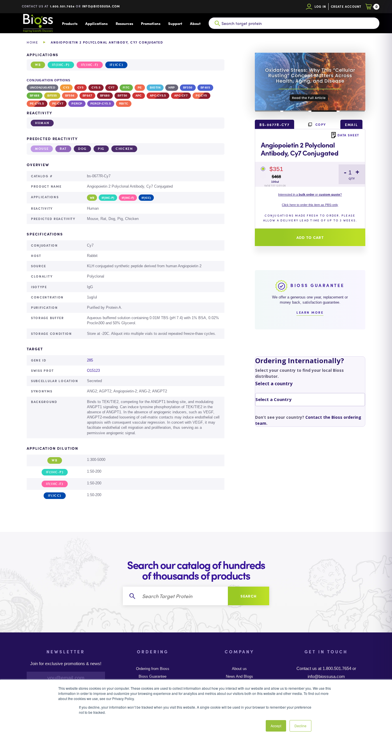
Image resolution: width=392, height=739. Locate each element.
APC (138, 95)
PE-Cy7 (58, 103)
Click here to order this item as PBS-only (310, 205)
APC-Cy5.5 (158, 95)
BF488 (34, 95)
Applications (96, 23)
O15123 (93, 370)
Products (69, 23)
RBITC (123, 103)
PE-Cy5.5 (37, 103)
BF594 (70, 95)
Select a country (273, 383)
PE (140, 87)
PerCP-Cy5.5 (100, 103)
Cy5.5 (96, 87)
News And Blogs (239, 677)
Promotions (150, 23)
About (195, 23)
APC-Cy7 (181, 95)
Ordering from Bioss (152, 669)
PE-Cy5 (201, 95)
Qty (352, 178)
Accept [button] (276, 725)
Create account (346, 6)
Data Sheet (348, 135)
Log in (320, 6)
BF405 (205, 87)
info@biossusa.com (101, 6)
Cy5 (80, 87)
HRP (171, 87)
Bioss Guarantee (152, 677)
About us (239, 669)
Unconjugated (42, 87)
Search (248, 596)
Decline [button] (300, 725)
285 (90, 360)
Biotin (155, 87)
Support (175, 23)
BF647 (87, 95)
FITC (126, 87)
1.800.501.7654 (62, 6)
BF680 (105, 95)
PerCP (76, 103)
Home (32, 42)
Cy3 (66, 87)
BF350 (188, 87)
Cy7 (111, 87)
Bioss (38, 23)
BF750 (122, 95)
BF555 (52, 95)
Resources (124, 23)
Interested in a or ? (310, 194)
